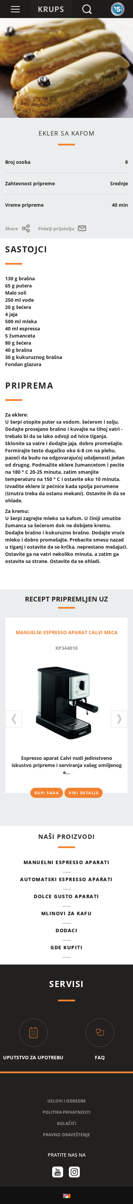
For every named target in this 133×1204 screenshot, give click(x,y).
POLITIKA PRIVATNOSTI (66, 1112)
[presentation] (13, 719)
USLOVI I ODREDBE (66, 1101)
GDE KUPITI (66, 947)
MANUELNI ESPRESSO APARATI (67, 862)
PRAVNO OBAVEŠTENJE (66, 1135)
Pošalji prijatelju (56, 228)
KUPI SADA (46, 792)
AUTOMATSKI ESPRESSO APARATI (66, 879)
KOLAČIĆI (66, 1123)
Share (12, 228)
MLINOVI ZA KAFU (66, 913)
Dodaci (66, 930)
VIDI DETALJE (84, 792)
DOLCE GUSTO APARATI (66, 896)
